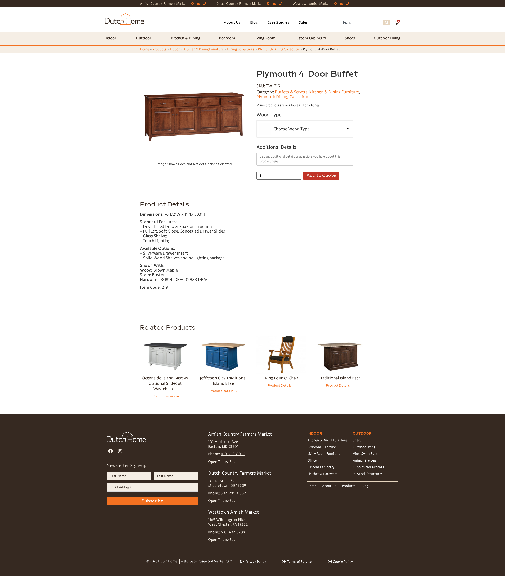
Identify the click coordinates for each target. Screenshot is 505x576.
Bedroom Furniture (321, 447)
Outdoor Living (364, 447)
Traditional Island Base (340, 378)
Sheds (357, 440)
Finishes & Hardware (322, 474)
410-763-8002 (233, 454)
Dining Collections (240, 49)
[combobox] (363, 22)
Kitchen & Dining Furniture (203, 49)
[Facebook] (111, 451)
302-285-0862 (233, 493)
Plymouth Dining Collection (278, 49)
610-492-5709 (233, 532)
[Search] (387, 22)
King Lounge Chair (281, 378)
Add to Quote (321, 175)
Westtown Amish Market (311, 4)
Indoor (175, 49)
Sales (303, 22)
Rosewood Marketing (215, 561)
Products (159, 49)
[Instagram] (120, 451)
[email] (199, 3)
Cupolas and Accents (368, 467)
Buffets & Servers (291, 92)
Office (312, 460)
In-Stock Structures (367, 474)
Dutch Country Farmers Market (239, 4)
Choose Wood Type (291, 129)
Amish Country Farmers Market (163, 4)
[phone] (205, 3)
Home (144, 49)
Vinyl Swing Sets (365, 454)
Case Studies (278, 22)
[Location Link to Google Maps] (193, 3)
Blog (254, 22)
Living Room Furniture (324, 454)
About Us (232, 22)
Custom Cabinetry (321, 467)
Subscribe (152, 501)
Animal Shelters (365, 460)
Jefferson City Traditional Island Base (223, 381)
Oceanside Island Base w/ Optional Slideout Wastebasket (165, 383)
